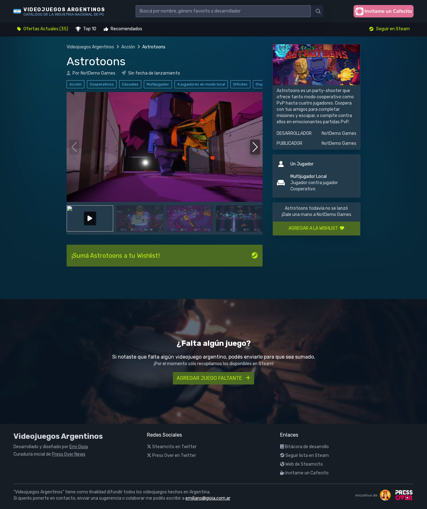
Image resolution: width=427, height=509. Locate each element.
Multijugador (158, 84)
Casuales (130, 84)
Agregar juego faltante (210, 378)
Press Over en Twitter (173, 455)
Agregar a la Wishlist (314, 228)
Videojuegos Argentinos (90, 47)
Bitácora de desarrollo (306, 446)
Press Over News (68, 454)
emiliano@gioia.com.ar (207, 498)
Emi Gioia (78, 446)
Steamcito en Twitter (174, 446)
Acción (128, 47)
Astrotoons (96, 61)
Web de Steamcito (303, 464)
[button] (255, 147)
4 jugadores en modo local (201, 84)
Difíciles (240, 84)
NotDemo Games (98, 73)
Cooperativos (102, 84)
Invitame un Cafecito (306, 473)
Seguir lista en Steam (306, 455)
